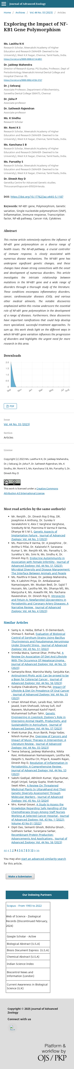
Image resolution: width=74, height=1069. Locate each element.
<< (5, 850)
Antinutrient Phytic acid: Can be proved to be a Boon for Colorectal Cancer (40, 677)
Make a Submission (20, 876)
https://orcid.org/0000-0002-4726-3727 (23, 80)
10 (31, 850)
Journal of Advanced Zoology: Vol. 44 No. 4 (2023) (36, 609)
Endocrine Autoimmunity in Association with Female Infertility (38, 560)
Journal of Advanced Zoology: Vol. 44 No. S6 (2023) (36, 681)
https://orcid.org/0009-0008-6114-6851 (23, 59)
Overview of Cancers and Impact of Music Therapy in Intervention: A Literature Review (39, 740)
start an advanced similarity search (43, 859)
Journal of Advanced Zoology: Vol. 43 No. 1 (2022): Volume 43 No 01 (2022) (40, 819)
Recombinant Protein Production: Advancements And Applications (32, 836)
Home (7, 12)
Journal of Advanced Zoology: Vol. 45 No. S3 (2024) (37, 798)
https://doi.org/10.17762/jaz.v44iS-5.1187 (37, 196)
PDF (11, 406)
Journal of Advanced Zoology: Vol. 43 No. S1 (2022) (39, 647)
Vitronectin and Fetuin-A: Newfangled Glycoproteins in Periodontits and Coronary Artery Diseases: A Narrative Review (39, 601)
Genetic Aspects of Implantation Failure (34, 533)
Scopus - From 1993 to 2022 (24, 905)
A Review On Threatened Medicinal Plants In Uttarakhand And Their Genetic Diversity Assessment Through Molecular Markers (38, 791)
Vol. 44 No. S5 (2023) (41, 12)
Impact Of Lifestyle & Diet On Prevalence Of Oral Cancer (40, 688)
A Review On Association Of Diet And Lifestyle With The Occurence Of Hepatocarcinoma (39, 656)
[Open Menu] (4, 4)
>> (37, 850)
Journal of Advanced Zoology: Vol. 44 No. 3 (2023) (38, 537)
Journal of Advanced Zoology (27, 3)
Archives (20, 12)
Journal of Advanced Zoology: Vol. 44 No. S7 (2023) (36, 726)
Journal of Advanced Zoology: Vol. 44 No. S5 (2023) (36, 745)
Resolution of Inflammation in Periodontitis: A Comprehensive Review (39, 764)
